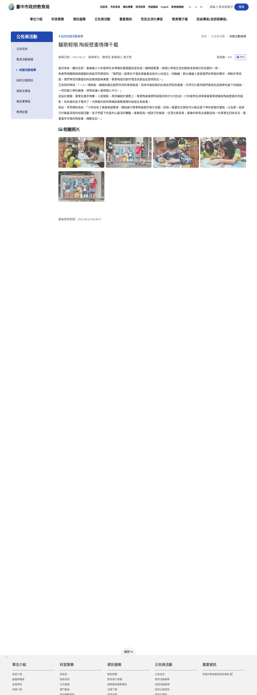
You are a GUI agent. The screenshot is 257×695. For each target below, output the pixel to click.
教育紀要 (22, 111)
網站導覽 (128, 7)
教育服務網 (177, 7)
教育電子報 (180, 19)
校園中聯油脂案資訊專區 (215, 674)
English (165, 7)
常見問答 (140, 7)
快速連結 (153, 7)
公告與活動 (102, 19)
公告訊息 (22, 48)
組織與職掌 (18, 679)
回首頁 (104, 7)
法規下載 (112, 689)
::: (8, 33)
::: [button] (6, 657)
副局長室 (65, 679)
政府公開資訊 (24, 80)
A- (190, 7)
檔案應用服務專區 (117, 684)
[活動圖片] (81, 152)
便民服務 (79, 19)
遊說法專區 (23, 90)
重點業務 (112, 674)
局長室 (63, 674)
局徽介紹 (17, 689)
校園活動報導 (27, 69)
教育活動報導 (24, 59)
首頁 (204, 36)
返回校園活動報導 (72, 36)
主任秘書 (65, 684)
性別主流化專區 (152, 19)
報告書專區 (23, 101)
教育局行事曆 (114, 679)
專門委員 (65, 689)
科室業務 (57, 19)
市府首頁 (115, 7)
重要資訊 (125, 19)
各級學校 (17, 684)
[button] (128, 651)
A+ (201, 7)
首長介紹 (17, 674)
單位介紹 (36, 19)
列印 (242, 57)
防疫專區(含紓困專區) (212, 19)
